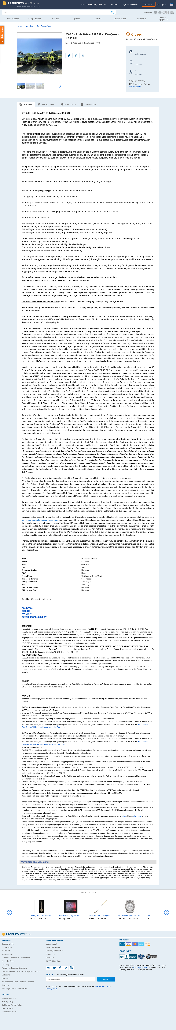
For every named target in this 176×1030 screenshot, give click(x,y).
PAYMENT (26, 614)
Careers (5, 985)
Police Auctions (13, 18)
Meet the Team (8, 961)
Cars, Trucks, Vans (44, 26)
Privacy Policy (7, 1001)
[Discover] (148, 944)
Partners (5, 978)
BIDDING (26, 611)
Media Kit (6, 951)
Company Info (8, 944)
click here (137, 816)
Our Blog (5, 964)
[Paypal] (122, 944)
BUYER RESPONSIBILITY (34, 617)
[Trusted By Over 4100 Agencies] (141, 956)
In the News (7, 947)
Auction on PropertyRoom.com (93, 4)
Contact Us (114, 4)
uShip (124, 816)
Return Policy (7, 1008)
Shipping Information (55, 951)
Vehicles (29, 26)
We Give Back (7, 954)
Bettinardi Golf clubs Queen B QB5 (102, 915)
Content (2, 35)
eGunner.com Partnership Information (18, 981)
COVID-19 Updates (53, 961)
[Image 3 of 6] (40, 86)
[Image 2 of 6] (30, 86)
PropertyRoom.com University (14, 988)
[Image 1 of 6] (39, 56)
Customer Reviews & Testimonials (16, 957)
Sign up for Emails (130, 4)
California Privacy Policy (12, 1005)
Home (19, 26)
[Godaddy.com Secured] (152, 956)
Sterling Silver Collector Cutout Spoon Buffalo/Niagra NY (51, 915)
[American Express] (141, 944)
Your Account (51, 944)
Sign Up (106, 979)
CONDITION (27, 608)
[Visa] (129, 944)
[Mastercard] (135, 944)
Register (148, 4)
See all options (135, 86)
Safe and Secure (53, 947)
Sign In (163, 4)
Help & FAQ (50, 957)
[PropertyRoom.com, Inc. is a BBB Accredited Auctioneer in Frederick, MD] (128, 956)
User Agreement (9, 998)
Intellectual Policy (9, 1011)
